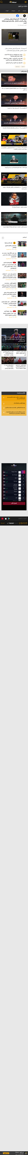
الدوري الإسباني (8, 279)
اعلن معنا (3, 523)
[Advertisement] (14, 439)
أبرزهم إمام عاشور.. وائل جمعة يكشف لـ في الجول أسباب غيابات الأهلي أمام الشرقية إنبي (9, 265)
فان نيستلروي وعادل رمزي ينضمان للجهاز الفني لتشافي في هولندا (9, 294)
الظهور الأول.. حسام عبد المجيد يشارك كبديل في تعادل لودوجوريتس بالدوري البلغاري (9, 285)
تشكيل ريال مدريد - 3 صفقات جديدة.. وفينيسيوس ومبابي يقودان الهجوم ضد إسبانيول (9, 275)
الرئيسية (24, 10)
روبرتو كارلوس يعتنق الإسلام (14, 404)
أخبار (19, 10)
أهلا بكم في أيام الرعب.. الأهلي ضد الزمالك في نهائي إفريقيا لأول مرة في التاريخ (12, 59)
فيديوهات (13, 10)
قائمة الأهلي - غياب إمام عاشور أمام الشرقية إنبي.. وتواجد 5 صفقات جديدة (9, 303)
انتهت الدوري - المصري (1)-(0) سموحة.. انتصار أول (21, 353)
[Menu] (26, 2)
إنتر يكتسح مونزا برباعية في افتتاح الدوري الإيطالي (10, 245)
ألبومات (6, 10)
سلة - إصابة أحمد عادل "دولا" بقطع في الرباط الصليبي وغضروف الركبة (9, 313)
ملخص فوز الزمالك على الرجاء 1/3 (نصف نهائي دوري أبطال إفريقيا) (13, 55)
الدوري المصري (8, 270)
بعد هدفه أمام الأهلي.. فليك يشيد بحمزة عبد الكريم (14, 408)
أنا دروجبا (23, 66)
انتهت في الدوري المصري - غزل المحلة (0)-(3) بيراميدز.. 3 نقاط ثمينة (8, 353)
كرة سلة (10, 317)
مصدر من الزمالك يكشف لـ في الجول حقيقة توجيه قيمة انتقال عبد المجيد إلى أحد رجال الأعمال (14, 412)
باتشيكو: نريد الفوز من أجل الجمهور (14, 62)
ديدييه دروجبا (17, 66)
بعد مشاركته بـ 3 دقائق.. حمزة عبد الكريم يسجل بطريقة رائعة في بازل (14, 398)
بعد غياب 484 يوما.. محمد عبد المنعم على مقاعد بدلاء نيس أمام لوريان (9, 254)
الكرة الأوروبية (8, 249)
